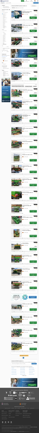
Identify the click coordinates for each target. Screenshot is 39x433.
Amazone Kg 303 (22, 371)
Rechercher (36, 2)
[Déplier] (24, 22)
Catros (4, 39)
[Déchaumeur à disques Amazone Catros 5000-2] (16, 41)
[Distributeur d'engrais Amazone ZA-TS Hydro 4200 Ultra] (16, 182)
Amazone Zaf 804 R (31, 369)
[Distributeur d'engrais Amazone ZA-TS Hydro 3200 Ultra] (16, 259)
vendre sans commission (6, 97)
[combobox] (6, 59)
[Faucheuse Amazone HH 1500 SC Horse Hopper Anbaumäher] (16, 14)
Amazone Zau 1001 (31, 374)
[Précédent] (35, 84)
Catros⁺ (4, 37)
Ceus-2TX (4, 41)
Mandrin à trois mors (7, 408)
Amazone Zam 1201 (32, 371)
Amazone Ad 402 (13, 372)
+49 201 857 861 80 (6, 404)
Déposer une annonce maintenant (32, 56)
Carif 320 (13, 408)
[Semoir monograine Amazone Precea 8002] (16, 63)
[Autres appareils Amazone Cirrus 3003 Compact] (16, 93)
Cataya (4, 38)
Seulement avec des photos (5, 72)
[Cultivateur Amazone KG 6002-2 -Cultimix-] (16, 220)
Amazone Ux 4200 (22, 374)
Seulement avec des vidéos (5, 74)
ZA (4, 32)
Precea (4, 35)
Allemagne (6, 60)
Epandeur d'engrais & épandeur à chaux (18, 86)
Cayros (4, 36)
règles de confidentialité (13, 431)
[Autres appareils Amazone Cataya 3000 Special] (16, 144)
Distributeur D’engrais (28, 86)
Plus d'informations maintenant (33, 297)
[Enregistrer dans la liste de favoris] (36, 11)
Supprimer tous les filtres (20, 7)
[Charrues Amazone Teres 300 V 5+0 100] (16, 157)
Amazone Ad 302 (13, 369)
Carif (15, 408)
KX (3, 42)
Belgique (4, 56)
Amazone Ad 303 (13, 371)
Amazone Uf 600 (22, 372)
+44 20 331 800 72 (5, 403)
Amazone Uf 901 (35, 86)
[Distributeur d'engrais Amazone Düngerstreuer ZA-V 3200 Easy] (16, 104)
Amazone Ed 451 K (14, 374)
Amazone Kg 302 (22, 369)
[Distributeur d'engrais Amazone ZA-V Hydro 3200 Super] (16, 208)
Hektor (4, 40)
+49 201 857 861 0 (23, 403)
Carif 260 (19, 408)
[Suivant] (36, 84)
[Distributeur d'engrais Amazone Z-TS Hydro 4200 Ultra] (16, 195)
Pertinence (34, 5)
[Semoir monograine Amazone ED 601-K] (16, 246)
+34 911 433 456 (23, 404)
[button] (38, 1)
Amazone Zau (31, 372)
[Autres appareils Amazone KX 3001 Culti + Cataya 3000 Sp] (16, 118)
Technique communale (6, 7)
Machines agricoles (6, 6)
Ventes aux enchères (6, 68)
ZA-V (5, 33)
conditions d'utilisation (21, 431)
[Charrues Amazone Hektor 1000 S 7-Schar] (16, 28)
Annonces (5, 67)
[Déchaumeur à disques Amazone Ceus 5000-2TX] (16, 233)
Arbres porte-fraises (23, 408)
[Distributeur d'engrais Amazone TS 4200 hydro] (16, 76)
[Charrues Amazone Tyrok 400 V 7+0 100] (16, 346)
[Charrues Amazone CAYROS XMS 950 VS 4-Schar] (16, 131)
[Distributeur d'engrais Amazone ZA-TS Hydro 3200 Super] (16, 169)
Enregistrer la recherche (24, 355)
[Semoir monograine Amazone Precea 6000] (16, 272)
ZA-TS (5, 34)
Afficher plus (24, 375)
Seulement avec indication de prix (6, 48)
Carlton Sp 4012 (32, 408)
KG (3, 43)
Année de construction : (5, 50)
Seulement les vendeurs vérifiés (6, 75)
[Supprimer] (32, 3)
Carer (28, 408)
